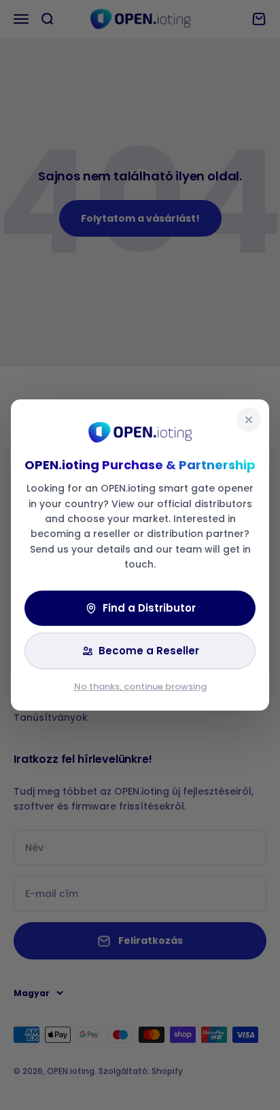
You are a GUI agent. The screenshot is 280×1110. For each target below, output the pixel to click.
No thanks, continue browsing (140, 686)
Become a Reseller (149, 650)
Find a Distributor (149, 608)
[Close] (249, 420)
